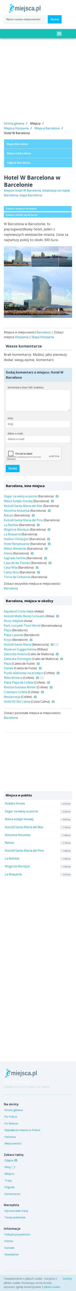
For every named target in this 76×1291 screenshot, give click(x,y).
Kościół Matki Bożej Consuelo (24, 616)
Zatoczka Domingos (18, 659)
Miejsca (9, 1173)
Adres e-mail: (15, 433)
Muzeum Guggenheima (20, 649)
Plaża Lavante (13, 635)
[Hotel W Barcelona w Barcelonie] (38, 292)
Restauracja (12, 697)
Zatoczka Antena (15, 654)
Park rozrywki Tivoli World (22, 626)
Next (70, 256)
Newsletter (11, 1254)
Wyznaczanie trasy (16, 1210)
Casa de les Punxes (17, 563)
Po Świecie (11, 1123)
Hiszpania (21, 337)
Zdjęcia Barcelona (18, 162)
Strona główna (14, 123)
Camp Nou (11, 572)
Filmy (7, 1167)
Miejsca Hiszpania (16, 128)
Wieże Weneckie (15, 549)
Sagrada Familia (15, 558)
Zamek (8, 668)
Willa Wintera (13, 678)
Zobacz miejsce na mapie (21, 208)
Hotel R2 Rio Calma (17, 702)
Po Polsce (10, 1116)
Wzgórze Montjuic (16, 529)
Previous (6, 256)
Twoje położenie (15, 1217)
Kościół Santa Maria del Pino (23, 520)
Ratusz (8, 515)
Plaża (7, 630)
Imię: (10, 418)
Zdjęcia (8, 1160)
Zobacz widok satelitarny (21, 214)
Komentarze (12, 1194)
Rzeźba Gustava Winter (20, 687)
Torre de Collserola (17, 577)
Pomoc (8, 1241)
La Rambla (11, 525)
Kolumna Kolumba (16, 511)
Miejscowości (12, 1143)
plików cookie (52, 1287)
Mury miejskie (13, 621)
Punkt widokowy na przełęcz (23, 673)
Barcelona (44, 332)
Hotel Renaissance (16, 544)
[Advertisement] (38, 80)
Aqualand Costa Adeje (19, 611)
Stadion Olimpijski (16, 539)
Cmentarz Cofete (15, 692)
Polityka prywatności (17, 1234)
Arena (8, 553)
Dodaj (12, 468)
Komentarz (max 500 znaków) (26, 387)
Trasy (8, 1180)
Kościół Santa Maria (17, 644)
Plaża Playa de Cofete (18, 682)
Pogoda (9, 1187)
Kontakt (9, 1248)
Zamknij (67, 1278)
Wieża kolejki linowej (18, 501)
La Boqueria (12, 534)
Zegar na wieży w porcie (20, 496)
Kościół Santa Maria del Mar (23, 506)
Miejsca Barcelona (47, 128)
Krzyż (7, 640)
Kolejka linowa (15, 803)
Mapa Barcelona (17, 144)
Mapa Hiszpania (43, 337)
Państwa (10, 1137)
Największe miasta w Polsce (22, 1130)
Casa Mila (10, 567)
